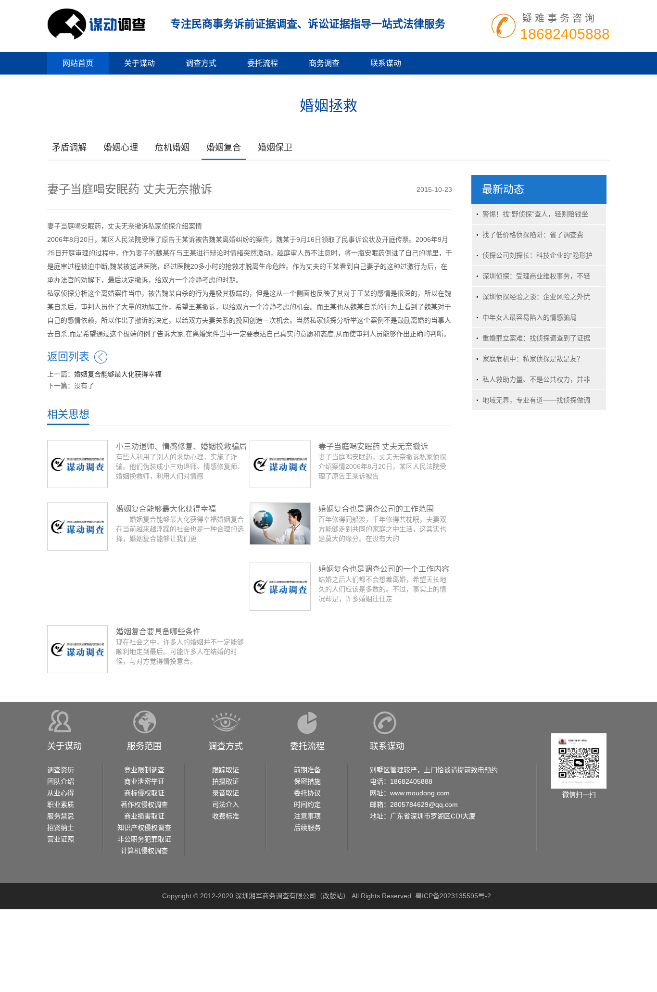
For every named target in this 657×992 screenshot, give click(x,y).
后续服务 (307, 827)
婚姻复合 (223, 147)
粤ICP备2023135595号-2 (453, 896)
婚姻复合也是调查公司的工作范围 (376, 509)
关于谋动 (139, 63)
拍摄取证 (225, 781)
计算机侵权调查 (144, 850)
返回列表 (68, 357)
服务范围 (144, 746)
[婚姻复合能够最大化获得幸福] (77, 526)
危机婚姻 (172, 147)
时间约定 (307, 804)
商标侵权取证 (144, 793)
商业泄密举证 (144, 781)
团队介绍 (60, 781)
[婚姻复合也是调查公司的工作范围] (280, 523)
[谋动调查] (96, 23)
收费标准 (225, 816)
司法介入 (225, 804)
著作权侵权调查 (144, 804)
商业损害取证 (144, 816)
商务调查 (324, 63)
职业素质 (60, 804)
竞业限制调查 (144, 770)
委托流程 (262, 63)
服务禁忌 (60, 816)
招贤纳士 (60, 827)
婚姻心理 (120, 147)
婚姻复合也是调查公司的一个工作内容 (383, 569)
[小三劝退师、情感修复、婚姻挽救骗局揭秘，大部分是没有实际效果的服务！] (77, 463)
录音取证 (225, 793)
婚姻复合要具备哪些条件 (158, 632)
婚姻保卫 (275, 147)
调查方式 (201, 63)
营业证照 (60, 839)
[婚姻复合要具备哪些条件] (77, 649)
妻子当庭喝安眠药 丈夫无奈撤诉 (373, 446)
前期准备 (307, 770)
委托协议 (307, 793)
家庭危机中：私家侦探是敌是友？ (532, 359)
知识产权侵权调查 (144, 827)
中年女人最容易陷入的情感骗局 (529, 317)
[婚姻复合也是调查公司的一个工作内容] (280, 586)
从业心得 (60, 793)
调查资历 (60, 770)
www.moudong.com (420, 793)
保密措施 (307, 781)
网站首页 (78, 63)
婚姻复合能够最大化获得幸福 (118, 374)
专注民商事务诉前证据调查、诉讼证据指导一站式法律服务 (307, 24)
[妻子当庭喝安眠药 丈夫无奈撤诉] (280, 463)
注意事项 (307, 816)
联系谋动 (385, 63)
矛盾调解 (69, 147)
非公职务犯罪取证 (144, 839)
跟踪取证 (225, 770)
